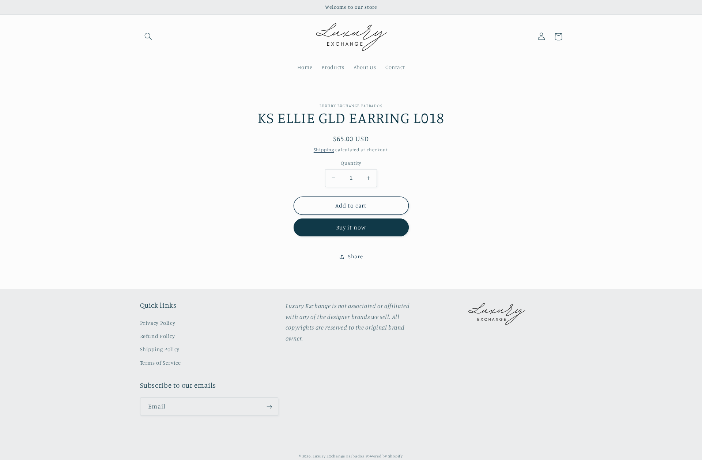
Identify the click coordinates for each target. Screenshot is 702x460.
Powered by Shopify (384, 456)
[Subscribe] (269, 406)
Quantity (351, 163)
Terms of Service (160, 363)
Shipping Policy (160, 349)
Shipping (324, 149)
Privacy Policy (158, 323)
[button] (148, 36)
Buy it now (351, 227)
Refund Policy (157, 336)
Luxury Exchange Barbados (338, 456)
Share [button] (355, 256)
